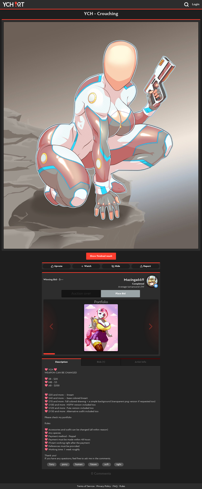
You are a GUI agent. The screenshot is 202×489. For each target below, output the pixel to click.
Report (147, 266)
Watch (87, 266)
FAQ (115, 486)
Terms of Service (86, 486)
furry (51, 464)
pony (64, 464)
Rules (122, 486)
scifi (106, 464)
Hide (117, 266)
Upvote (58, 266)
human (79, 464)
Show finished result (101, 256)
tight (118, 464)
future (93, 464)
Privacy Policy (103, 486)
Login (195, 4)
